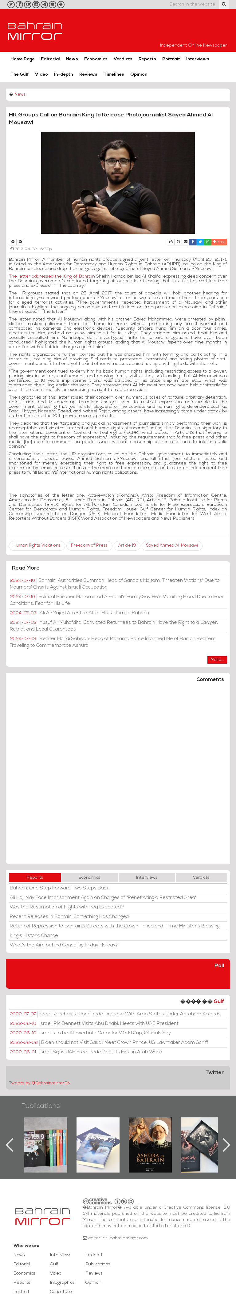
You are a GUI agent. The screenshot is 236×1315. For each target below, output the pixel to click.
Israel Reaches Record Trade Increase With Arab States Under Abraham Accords (115, 1014)
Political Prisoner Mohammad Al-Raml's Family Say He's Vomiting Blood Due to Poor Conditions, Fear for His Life (117, 600)
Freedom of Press (89, 546)
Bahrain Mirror (35, 30)
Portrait (171, 59)
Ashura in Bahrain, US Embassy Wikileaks (98, 1135)
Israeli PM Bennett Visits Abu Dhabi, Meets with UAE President (94, 1023)
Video (41, 74)
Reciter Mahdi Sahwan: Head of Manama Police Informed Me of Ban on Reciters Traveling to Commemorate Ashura (112, 642)
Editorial (50, 59)
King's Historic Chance (34, 935)
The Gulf (19, 74)
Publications (40, 1106)
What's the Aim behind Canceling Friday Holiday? (64, 945)
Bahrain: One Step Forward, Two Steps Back (59, 888)
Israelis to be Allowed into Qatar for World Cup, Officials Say (90, 1033)
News (72, 59)
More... (217, 660)
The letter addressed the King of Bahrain (52, 276)
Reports (147, 59)
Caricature (61, 1292)
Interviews (197, 59)
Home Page (22, 59)
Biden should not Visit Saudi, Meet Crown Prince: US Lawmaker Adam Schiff (109, 1042)
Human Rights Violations (37, 546)
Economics (96, 59)
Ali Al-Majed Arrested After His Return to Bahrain (79, 613)
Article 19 (127, 546)
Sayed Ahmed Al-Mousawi (172, 546)
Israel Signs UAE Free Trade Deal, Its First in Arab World (86, 1052)
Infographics (62, 1282)
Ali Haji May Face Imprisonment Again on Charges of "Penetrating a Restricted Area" (103, 897)
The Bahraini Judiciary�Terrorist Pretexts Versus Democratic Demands (203, 1139)
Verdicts (123, 59)
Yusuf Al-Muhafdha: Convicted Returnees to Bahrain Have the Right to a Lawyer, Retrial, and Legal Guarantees (114, 626)
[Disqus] (118, 776)
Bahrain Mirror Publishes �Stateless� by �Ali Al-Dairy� (150, 1135)
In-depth (63, 74)
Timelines (114, 74)
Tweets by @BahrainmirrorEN (39, 1083)
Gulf (219, 1001)
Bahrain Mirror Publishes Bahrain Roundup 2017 (45, 1135)
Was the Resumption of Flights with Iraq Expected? (67, 907)
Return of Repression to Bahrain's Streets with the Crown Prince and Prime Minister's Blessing (115, 926)
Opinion (139, 74)
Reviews (88, 74)
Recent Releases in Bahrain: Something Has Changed (69, 916)
